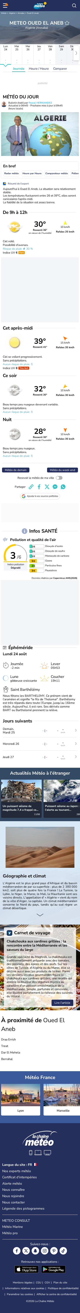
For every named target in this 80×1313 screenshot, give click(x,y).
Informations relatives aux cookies (24, 1288)
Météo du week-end (62, 470)
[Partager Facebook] (39, 486)
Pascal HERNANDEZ (40, 103)
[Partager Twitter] (47, 486)
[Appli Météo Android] (53, 1269)
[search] (74, 6)
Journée (18, 69)
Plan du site (60, 1282)
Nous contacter (13, 1202)
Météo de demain (16, 470)
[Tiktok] (63, 1251)
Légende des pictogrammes (23, 1208)
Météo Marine (12, 1227)
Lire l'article (62, 1003)
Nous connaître (13, 1189)
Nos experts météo (16, 1171)
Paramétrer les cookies (20, 1294)
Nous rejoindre (13, 1196)
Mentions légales (23, 1282)
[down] (40, 915)
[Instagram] (44, 1251)
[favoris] (67, 23)
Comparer (60, 69)
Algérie (12, 13)
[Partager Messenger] (55, 486)
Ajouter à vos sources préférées (42, 496)
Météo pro (10, 1233)
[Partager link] (31, 486)
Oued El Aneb (33, 13)
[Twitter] (26, 1251)
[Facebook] (16, 1251)
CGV (47, 1282)
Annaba (21, 13)
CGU (38, 1282)
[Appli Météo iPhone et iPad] (27, 1269)
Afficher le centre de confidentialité (56, 1294)
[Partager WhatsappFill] (63, 486)
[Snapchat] (35, 1251)
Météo (4, 13)
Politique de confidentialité (63, 1288)
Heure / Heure (39, 69)
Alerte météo (12, 1183)
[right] (76, 53)
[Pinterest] (54, 1251)
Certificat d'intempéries (19, 1177)
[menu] (6, 6)
